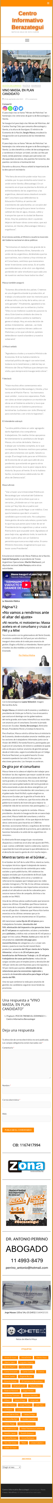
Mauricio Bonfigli (10, 1419)
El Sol (6, 1386)
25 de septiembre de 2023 (13, 99)
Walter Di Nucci (10, 1447)
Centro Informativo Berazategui (28, 20)
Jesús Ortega (20, 1400)
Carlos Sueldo (28, 1371)
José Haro (39, 1405)
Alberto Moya (41, 1357)
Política (26, 85)
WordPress (13, 1492)
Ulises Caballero (37, 1443)
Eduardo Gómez (10, 1381)
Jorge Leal (34, 1400)
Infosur (7, 1400)
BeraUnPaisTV (9, 1367)
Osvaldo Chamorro (26, 1424)
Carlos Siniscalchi (10, 1371)
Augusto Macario (26, 1362)
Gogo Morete (28, 1391)
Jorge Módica (9, 1405)
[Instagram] (5, 108)
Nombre (6, 1085)
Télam (23, 1443)
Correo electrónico (11, 1100)
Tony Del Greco (10, 1443)
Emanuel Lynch (19, 1386)
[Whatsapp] (10, 108)
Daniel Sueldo (9, 1376)
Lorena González (23, 1410)
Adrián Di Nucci (10, 1357)
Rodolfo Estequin (27, 1433)
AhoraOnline (26, 1357)
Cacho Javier (25, 1367)
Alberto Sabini (9, 1362)
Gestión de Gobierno (11, 85)
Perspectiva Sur (10, 1428)
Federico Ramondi (11, 1391)
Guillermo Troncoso (11, 1395)
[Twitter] (20, 108)
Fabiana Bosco (35, 1386)
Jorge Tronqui (25, 1405)
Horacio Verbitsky (31, 1395)
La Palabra (8, 1410)
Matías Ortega (29, 1414)
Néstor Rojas (9, 1424)
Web (4, 1114)
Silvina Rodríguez (27, 1438)
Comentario (8, 1047)
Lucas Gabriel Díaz (11, 1414)
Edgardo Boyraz (26, 1376)
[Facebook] (15, 108)
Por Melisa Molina (27, 655)
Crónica (41, 1371)
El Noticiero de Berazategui (32, 1381)
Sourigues (36, 85)
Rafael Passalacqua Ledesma (32, 1428)
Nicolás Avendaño (29, 1419)
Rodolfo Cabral (9, 1433)
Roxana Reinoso (10, 1438)
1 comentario (32, 99)
